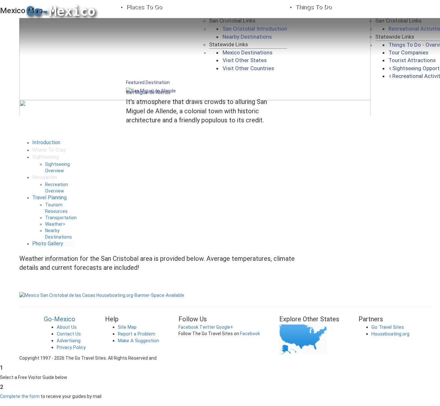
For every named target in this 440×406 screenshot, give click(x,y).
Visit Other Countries (248, 68)
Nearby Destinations (247, 36)
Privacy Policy (71, 347)
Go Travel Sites (387, 327)
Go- (60, 11)
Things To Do (313, 6)
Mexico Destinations (248, 52)
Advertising (69, 341)
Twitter (207, 327)
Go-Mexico (59, 319)
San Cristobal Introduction (255, 28)
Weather (55, 224)
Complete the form (20, 396)
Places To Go (144, 6)
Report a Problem (136, 334)
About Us (67, 327)
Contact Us (69, 334)
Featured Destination (148, 82)
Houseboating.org (390, 334)
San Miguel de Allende (148, 92)
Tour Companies (408, 52)
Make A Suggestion (138, 341)
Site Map (127, 327)
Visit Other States (245, 60)
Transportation (61, 217)
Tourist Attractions (412, 60)
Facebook (188, 327)
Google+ (224, 327)
